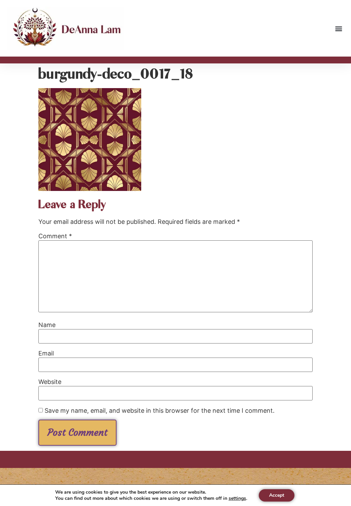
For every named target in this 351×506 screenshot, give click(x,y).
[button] (338, 28)
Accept (276, 495)
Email (46, 353)
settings (237, 498)
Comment (55, 236)
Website (49, 382)
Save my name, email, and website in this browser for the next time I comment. (160, 411)
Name (47, 325)
